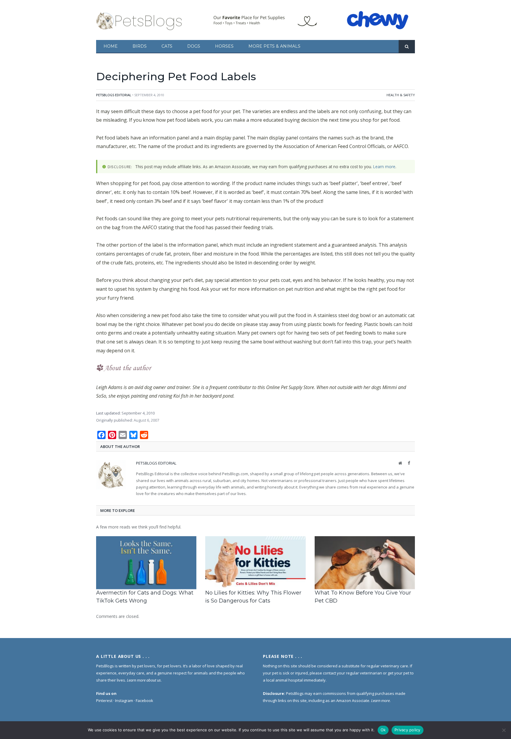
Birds (139, 46)
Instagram (124, 700)
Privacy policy (407, 729)
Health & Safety (401, 95)
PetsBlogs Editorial (113, 95)
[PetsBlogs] (139, 20)
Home (111, 46)
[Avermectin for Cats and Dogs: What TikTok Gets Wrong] (146, 562)
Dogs (193, 46)
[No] (504, 730)
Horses (224, 46)
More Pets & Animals (274, 46)
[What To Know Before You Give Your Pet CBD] (365, 562)
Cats (166, 46)
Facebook (144, 700)
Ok (383, 729)
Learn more (384, 166)
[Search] (407, 46)
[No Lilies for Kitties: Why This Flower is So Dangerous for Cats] (255, 562)
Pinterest (104, 700)
